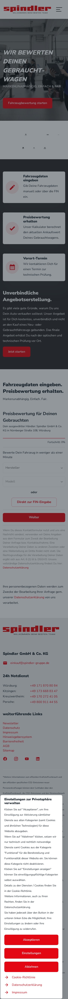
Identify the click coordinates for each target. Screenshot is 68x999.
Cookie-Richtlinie (23, 977)
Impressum (19, 992)
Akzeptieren (31, 940)
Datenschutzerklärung (27, 985)
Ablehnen (31, 967)
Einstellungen (31, 953)
